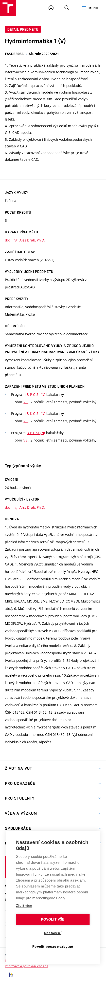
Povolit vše (52, 919)
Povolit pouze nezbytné (52, 946)
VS (25, 402)
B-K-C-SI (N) (36, 413)
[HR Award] (11, 975)
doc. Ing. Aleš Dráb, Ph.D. (25, 240)
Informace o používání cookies (26, 966)
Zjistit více (24, 905)
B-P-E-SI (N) (36, 432)
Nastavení (52, 933)
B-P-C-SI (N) (36, 394)
